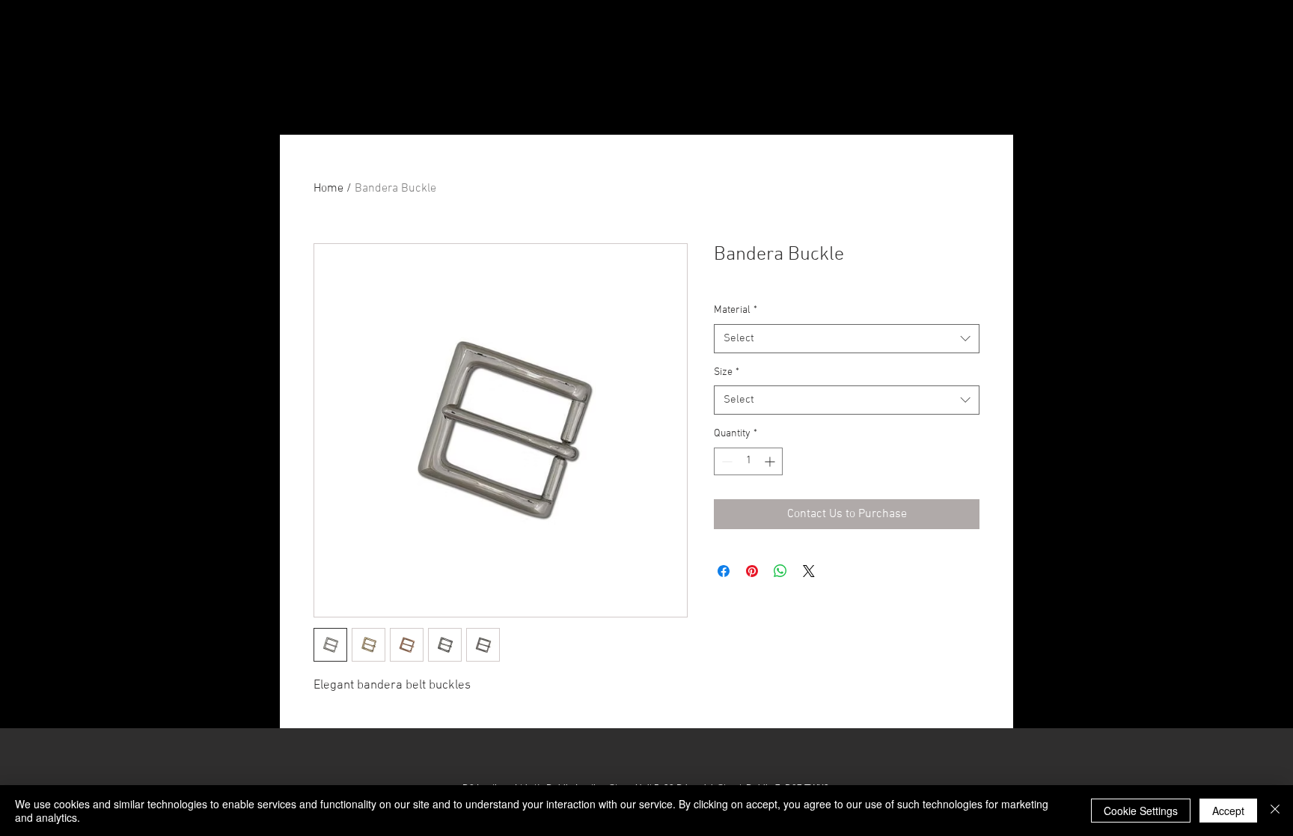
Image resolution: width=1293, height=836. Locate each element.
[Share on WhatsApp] (780, 571)
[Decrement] (725, 461)
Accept (1228, 810)
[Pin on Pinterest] (752, 571)
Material (735, 310)
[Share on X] (809, 571)
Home (328, 188)
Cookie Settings (1141, 810)
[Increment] (771, 461)
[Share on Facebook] (724, 571)
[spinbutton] (748, 461)
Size (726, 372)
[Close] (1275, 810)
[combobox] (846, 338)
